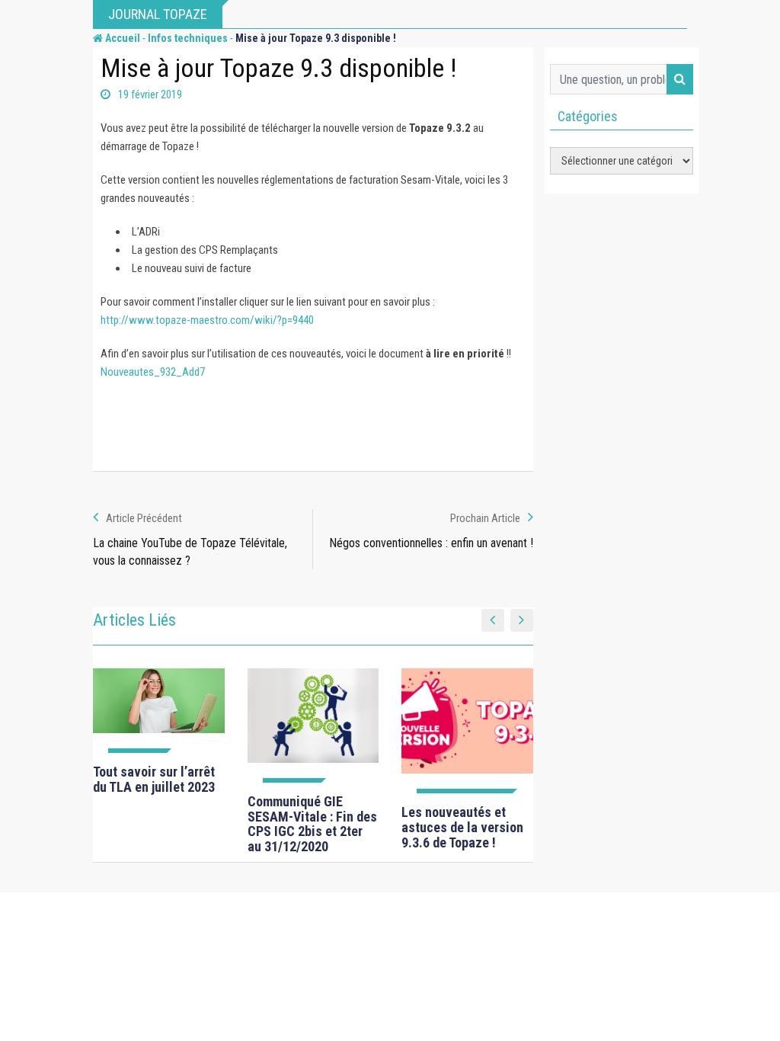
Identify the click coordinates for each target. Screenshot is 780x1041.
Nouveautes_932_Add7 (153, 372)
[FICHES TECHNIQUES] (467, 730)
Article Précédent (144, 518)
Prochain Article (485, 518)
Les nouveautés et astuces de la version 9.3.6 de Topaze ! (462, 827)
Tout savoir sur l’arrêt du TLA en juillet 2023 (154, 779)
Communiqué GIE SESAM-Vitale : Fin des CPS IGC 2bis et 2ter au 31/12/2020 (312, 823)
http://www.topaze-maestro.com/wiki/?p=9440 (207, 320)
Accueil (121, 38)
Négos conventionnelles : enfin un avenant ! (431, 543)
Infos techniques (188, 38)
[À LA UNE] (159, 710)
